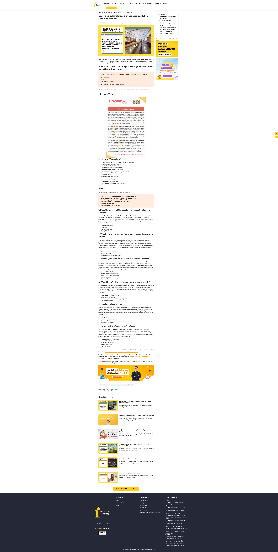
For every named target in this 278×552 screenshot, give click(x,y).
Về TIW (117, 500)
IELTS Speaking (117, 12)
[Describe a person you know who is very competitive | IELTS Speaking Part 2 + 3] (108, 405)
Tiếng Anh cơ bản (144, 500)
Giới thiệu (113, 3)
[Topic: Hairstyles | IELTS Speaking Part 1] (108, 477)
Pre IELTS (142, 502)
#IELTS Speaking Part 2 (104, 384)
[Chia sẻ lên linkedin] (112, 389)
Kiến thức (166, 3)
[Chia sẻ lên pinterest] (108, 389)
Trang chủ (106, 3)
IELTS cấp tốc (143, 507)
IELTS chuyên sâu (144, 503)
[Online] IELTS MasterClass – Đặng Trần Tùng (150, 512)
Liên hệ (117, 505)
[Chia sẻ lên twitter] (116, 389)
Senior (110, 361)
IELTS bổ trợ (143, 509)
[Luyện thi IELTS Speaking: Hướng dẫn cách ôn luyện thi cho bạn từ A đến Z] (108, 434)
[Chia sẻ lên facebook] (104, 389)
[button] (111, 8)
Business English (144, 510)
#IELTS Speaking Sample (128, 384)
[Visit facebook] (97, 523)
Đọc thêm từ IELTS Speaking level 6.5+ (126, 488)
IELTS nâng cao (143, 505)
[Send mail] (107, 523)
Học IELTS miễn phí (147, 3)
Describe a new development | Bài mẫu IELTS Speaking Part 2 (121, 352)
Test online (130, 3)
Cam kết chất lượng (120, 503)
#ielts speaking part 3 (116, 384)
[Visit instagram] (100, 523)
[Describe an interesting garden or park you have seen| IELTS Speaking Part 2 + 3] (108, 448)
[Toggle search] (104, 8)
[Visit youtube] (104, 523)
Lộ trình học (138, 3)
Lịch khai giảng (158, 3)
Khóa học (121, 3)
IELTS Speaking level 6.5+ (129, 12)
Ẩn (164, 14)
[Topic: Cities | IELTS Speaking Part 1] (108, 462)
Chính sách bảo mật (120, 502)
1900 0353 (105, 528)
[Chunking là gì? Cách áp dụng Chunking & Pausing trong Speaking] (108, 419)
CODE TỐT (152, 549)
